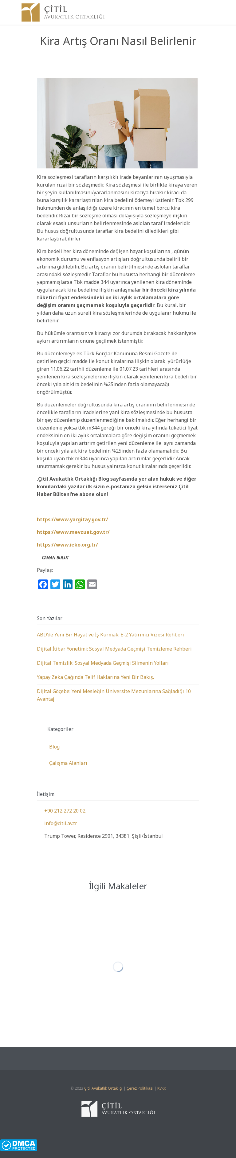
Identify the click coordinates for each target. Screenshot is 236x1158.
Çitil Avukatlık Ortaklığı (103, 1088)
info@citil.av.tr (57, 823)
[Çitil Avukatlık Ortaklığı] (63, 12)
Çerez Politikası (140, 1088)
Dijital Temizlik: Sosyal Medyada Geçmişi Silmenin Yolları (103, 663)
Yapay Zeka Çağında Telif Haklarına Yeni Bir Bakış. (95, 677)
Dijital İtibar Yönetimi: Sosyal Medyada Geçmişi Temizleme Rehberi (114, 648)
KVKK (161, 1088)
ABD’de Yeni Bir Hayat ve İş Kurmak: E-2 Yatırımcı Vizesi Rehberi (110, 634)
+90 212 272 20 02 (61, 810)
